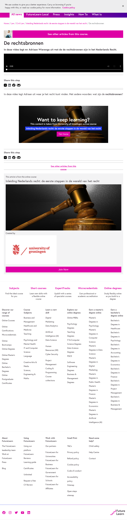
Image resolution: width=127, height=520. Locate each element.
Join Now (63, 269)
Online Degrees (8, 349)
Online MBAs (72, 318)
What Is (97, 14)
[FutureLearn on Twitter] (16, 512)
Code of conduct (74, 471)
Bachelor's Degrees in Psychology (116, 336)
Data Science (51, 340)
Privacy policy (73, 452)
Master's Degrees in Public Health (94, 378)
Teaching (27, 334)
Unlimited (28, 474)
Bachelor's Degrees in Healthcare (115, 324)
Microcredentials (9, 334)
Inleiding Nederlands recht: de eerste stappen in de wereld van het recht (56, 23)
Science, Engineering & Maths (29, 374)
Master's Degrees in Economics (93, 402)
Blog (4, 468)
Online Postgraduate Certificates (7, 379)
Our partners (51, 446)
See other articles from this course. (68, 34)
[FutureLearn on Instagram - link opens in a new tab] (10, 512)
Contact (92, 458)
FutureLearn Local (37, 14)
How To (83, 14)
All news (16, 14)
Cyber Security (52, 354)
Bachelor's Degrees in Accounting (115, 348)
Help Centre (94, 452)
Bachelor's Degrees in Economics (115, 360)
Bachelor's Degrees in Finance (115, 372)
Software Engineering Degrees (72, 366)
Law (12, 23)
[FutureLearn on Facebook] (4, 512)
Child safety (94, 446)
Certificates (29, 468)
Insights (69, 14)
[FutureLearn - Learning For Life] (117, 512)
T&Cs (69, 446)
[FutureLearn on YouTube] (22, 512)
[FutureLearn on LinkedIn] (29, 512)
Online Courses (8, 320)
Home (6, 23)
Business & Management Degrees (72, 378)
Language (28, 356)
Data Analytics (52, 326)
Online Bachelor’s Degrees (6, 367)
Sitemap (70, 485)
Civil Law (20, 23)
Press (56, 14)
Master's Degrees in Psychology (94, 322)
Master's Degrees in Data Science (95, 350)
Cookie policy (73, 464)
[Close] (123, 6)
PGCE (69, 356)
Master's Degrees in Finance (93, 390)
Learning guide (30, 462)
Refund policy (73, 458)
